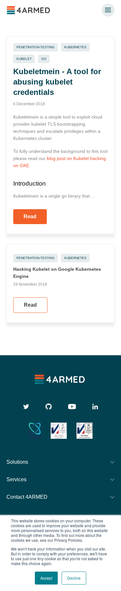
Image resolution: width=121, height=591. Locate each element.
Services (16, 479)
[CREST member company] (35, 431)
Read (30, 216)
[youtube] (72, 406)
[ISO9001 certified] (84, 431)
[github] (48, 406)
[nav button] (108, 10)
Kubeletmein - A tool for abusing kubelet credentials (57, 82)
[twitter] (26, 406)
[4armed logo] (60, 379)
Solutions (17, 462)
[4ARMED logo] (29, 10)
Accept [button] (46, 578)
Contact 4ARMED (26, 497)
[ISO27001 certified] (59, 431)
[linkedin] (95, 406)
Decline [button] (74, 578)
